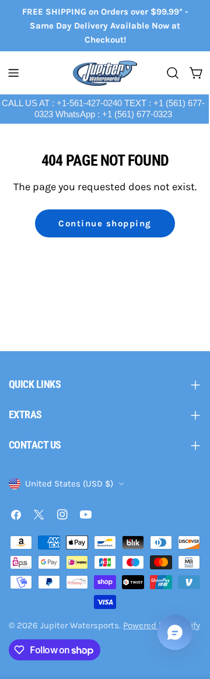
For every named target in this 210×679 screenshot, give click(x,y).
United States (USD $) (69, 483)
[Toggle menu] (13, 73)
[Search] (172, 73)
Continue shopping (105, 223)
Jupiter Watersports (79, 625)
